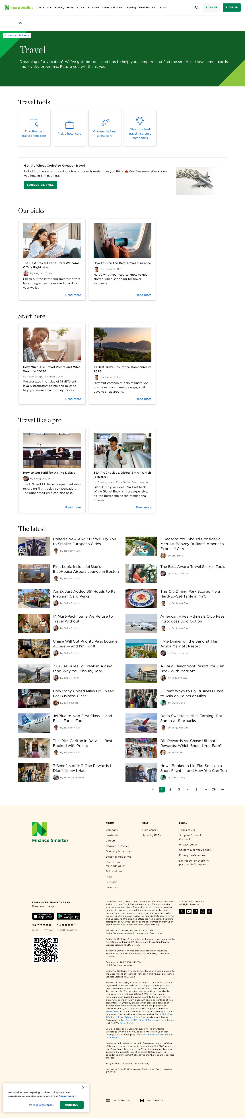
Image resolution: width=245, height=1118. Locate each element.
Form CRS (160, 1014)
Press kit (111, 882)
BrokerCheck (127, 1023)
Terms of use (187, 829)
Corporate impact (117, 846)
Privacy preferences (192, 855)
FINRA (109, 1011)
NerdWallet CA (155, 1100)
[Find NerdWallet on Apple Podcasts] (202, 913)
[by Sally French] (56, 603)
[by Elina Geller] (56, 703)
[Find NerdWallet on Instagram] (195, 913)
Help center (150, 829)
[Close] (83, 1087)
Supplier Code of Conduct (190, 837)
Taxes (163, 7)
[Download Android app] (68, 917)
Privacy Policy (132, 1017)
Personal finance (112, 7)
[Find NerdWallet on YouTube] (189, 913)
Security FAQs (151, 835)
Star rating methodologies (115, 864)
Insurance (93, 7)
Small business (148, 7)
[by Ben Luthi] (163, 752)
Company (112, 829)
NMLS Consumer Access (119, 933)
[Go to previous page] (153, 789)
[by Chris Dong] (163, 703)
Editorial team (115, 871)
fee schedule (167, 1020)
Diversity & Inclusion (119, 851)
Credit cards (44, 7)
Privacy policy (188, 844)
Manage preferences (41, 1105)
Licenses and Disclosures (148, 933)
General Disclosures (149, 1020)
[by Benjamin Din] (56, 551)
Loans (81, 7)
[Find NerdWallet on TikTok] (209, 913)
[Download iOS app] (43, 917)
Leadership (113, 835)
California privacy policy (195, 849)
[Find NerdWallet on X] (182, 913)
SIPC (116, 1011)
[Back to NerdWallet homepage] (20, 23)
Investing (130, 7)
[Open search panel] (197, 7)
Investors (112, 887)
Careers (111, 840)
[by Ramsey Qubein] (56, 777)
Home (70, 7)
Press (109, 876)
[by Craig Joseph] (163, 573)
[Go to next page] (223, 789)
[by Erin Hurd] (163, 555)
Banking (59, 7)
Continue (71, 1105)
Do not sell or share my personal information (194, 862)
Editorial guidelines (118, 856)
